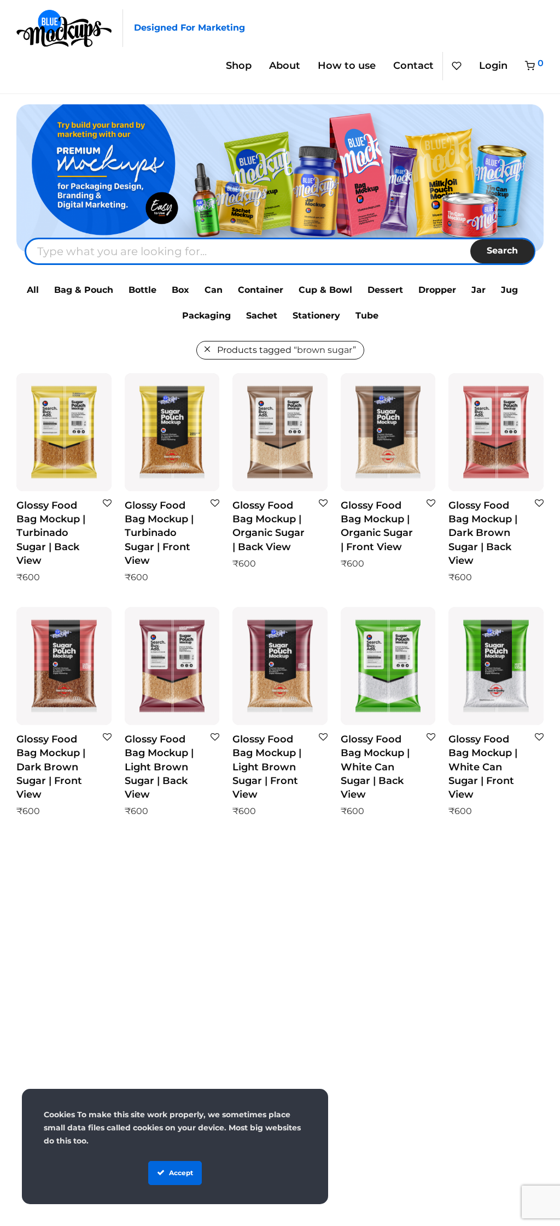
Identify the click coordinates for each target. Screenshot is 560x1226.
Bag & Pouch (83, 290)
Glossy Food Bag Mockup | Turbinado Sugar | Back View (50, 533)
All (33, 290)
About (284, 66)
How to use (347, 66)
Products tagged (286, 350)
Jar (478, 290)
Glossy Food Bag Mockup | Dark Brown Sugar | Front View (50, 766)
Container (260, 290)
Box (180, 290)
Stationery (316, 315)
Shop (239, 66)
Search (502, 250)
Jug (509, 290)
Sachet (261, 315)
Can (214, 290)
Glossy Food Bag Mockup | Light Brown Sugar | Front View (266, 766)
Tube (366, 315)
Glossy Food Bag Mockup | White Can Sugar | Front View (482, 766)
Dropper (437, 290)
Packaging (206, 315)
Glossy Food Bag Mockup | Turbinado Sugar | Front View (159, 533)
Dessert (385, 290)
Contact (413, 66)
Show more (36, 576)
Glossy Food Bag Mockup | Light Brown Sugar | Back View (159, 766)
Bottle (142, 290)
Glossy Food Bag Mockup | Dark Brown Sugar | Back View (482, 533)
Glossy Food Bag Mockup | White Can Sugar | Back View (375, 766)
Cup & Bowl (325, 290)
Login (493, 66)
